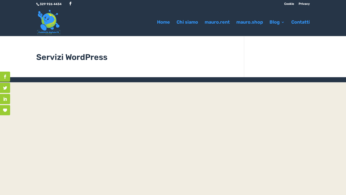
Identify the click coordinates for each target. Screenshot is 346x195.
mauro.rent (217, 22)
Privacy (304, 4)
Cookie (289, 4)
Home (163, 22)
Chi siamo (187, 22)
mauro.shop (249, 22)
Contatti (300, 22)
